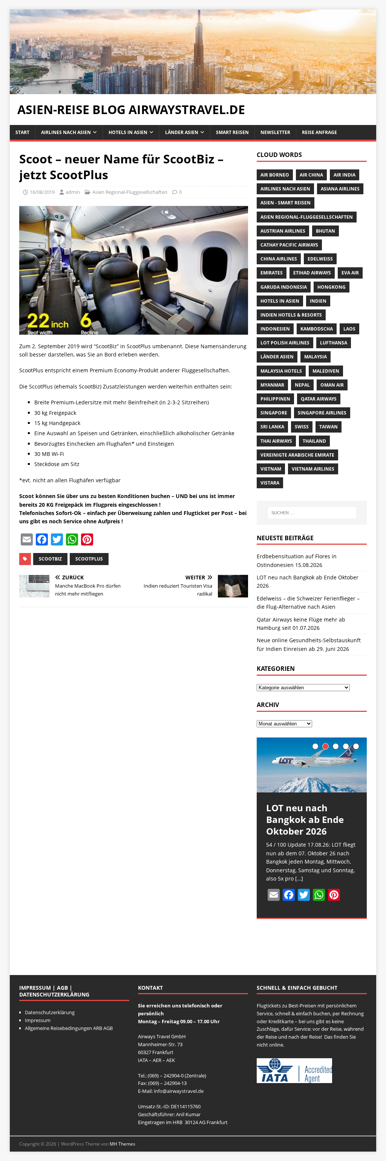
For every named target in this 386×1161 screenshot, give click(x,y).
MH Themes (122, 1144)
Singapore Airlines (322, 413)
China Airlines (278, 259)
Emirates (271, 273)
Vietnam (270, 469)
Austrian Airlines (282, 231)
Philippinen (275, 399)
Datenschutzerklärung (50, 1012)
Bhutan (325, 231)
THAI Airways (276, 441)
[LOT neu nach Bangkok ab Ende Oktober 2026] (312, 764)
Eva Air (350, 273)
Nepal (302, 385)
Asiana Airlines (340, 189)
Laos (349, 329)
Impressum (38, 1020)
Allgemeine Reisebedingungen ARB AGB (69, 1028)
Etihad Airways (312, 273)
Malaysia (315, 356)
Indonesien (275, 329)
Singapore (273, 413)
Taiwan (328, 427)
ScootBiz (50, 559)
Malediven (325, 371)
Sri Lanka (272, 427)
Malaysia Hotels (281, 371)
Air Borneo (274, 175)
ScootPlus (89, 559)
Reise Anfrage (319, 132)
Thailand (314, 441)
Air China (311, 175)
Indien (318, 301)
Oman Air (332, 385)
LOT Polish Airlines (284, 343)
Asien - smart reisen (285, 203)
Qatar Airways (319, 399)
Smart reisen (232, 132)
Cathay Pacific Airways (289, 245)
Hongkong (331, 287)
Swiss (302, 427)
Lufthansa (333, 343)
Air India (344, 175)
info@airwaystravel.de (179, 1091)
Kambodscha (316, 329)
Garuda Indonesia (283, 287)
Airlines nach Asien (66, 132)
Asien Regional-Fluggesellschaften (129, 192)
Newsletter (275, 132)
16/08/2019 (42, 192)
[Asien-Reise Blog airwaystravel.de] (193, 89)
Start (22, 132)
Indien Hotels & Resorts (291, 315)
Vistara (269, 483)
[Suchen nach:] (311, 512)
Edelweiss (320, 259)
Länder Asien (181, 132)
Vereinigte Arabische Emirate (297, 455)
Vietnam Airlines (313, 469)
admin (73, 192)
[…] (299, 878)
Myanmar (272, 385)
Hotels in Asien (128, 132)
